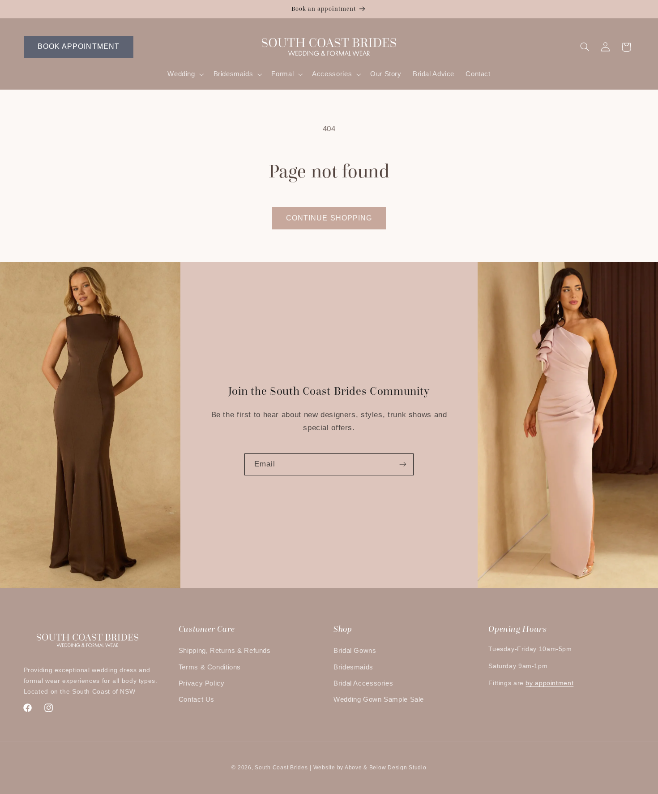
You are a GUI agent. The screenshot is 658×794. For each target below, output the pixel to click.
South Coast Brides (281, 767)
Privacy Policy (202, 683)
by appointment (549, 683)
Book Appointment (79, 46)
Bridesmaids (353, 667)
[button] (185, 74)
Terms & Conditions (210, 667)
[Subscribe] (403, 464)
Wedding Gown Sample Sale (378, 699)
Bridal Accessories (363, 683)
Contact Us (196, 699)
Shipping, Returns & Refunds (225, 650)
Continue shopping (329, 218)
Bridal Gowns (354, 650)
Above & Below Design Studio (386, 767)
